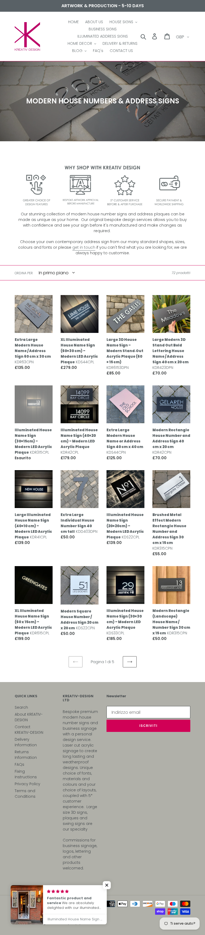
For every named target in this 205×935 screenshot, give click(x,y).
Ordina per (24, 273)
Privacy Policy (27, 784)
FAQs (19, 764)
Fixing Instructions (26, 774)
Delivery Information (26, 742)
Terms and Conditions (25, 793)
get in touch (83, 247)
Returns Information (26, 754)
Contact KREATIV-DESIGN (29, 729)
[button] (107, 885)
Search (21, 707)
